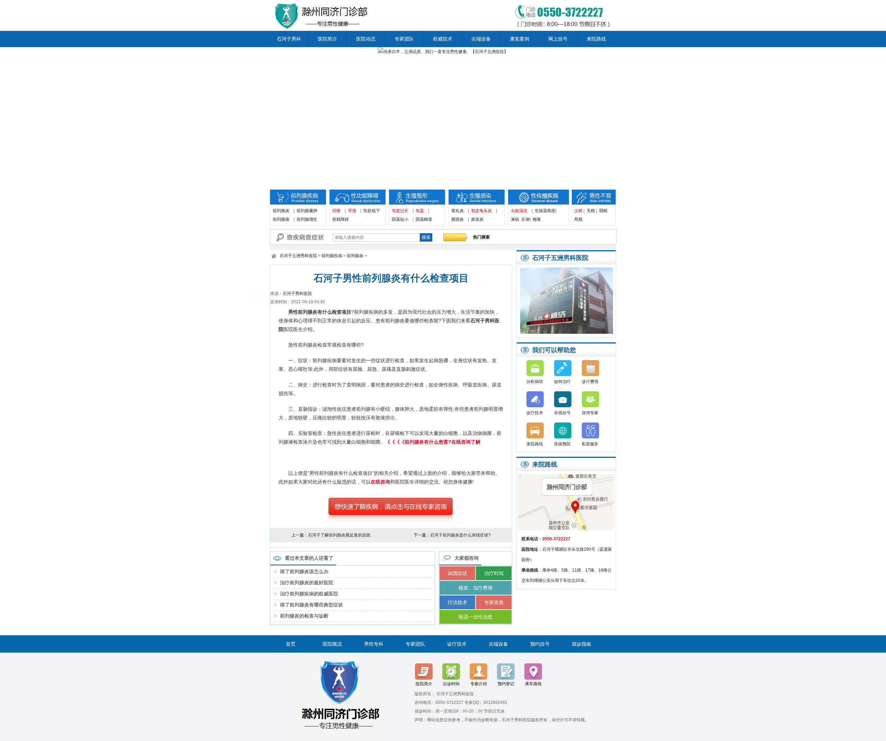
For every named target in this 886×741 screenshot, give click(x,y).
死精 (580, 219)
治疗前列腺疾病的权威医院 (309, 593)
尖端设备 (481, 39)
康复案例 (519, 39)
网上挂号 (558, 39)
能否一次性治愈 (475, 617)
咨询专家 (590, 412)
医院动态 (366, 39)
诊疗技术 (534, 412)
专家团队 (404, 39)
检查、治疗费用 (475, 588)
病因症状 (457, 573)
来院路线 (596, 39)
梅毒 (537, 219)
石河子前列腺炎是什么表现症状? (460, 535)
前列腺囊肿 (307, 210)
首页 (291, 644)
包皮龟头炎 (481, 210)
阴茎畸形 (424, 219)
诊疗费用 (590, 381)
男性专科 (373, 644)
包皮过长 (400, 210)
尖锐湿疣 (519, 210)
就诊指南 (581, 644)
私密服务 (590, 444)
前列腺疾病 (332, 255)
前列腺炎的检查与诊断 (304, 616)
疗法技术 (457, 602)
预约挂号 (540, 644)
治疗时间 (494, 573)
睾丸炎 (457, 210)
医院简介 (327, 39)
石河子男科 (289, 39)
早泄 (352, 210)
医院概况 (332, 644)
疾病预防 (562, 444)
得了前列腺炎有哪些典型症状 (311, 605)
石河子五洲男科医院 (298, 255)
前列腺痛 (281, 219)
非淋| (526, 219)
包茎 (420, 210)
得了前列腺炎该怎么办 (304, 571)
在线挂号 (562, 412)
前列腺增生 (307, 219)
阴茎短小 (400, 219)
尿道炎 (477, 219)
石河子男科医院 (297, 293)
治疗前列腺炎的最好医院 (306, 582)
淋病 (515, 219)
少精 (578, 210)
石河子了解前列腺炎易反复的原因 (339, 535)
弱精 (603, 210)
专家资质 (494, 602)
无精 (591, 210)
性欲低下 (371, 210)
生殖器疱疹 (545, 210)
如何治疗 (562, 381)
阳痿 (336, 210)
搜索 (426, 237)
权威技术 (442, 39)
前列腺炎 (281, 210)
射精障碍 (340, 219)
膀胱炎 (457, 219)
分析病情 (534, 381)
